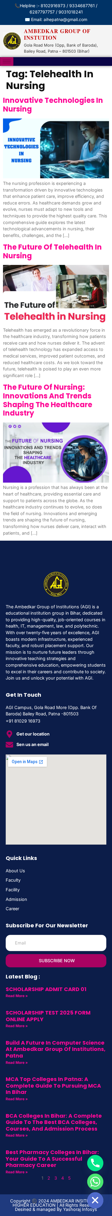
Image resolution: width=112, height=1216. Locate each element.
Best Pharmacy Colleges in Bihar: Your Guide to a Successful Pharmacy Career (52, 1158)
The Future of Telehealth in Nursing (52, 251)
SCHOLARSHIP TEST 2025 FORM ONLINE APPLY (48, 1016)
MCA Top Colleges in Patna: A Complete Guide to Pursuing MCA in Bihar (53, 1085)
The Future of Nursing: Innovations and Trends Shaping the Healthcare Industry (47, 400)
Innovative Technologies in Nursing (53, 104)
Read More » (17, 995)
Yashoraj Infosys (80, 1209)
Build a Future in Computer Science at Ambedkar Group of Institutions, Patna (55, 1049)
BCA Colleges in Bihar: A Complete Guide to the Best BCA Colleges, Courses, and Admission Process (54, 1122)
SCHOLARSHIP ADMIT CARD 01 (46, 989)
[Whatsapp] (95, 1182)
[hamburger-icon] (6, 61)
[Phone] (95, 1163)
